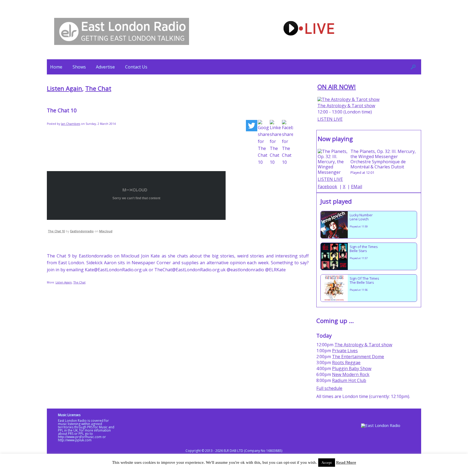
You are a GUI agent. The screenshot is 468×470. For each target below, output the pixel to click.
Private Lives (345, 351)
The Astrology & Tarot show (346, 106)
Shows (79, 67)
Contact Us (136, 67)
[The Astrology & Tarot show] (348, 99)
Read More (346, 462)
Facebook (327, 187)
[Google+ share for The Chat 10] (263, 143)
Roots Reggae (346, 362)
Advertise (105, 67)
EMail (356, 187)
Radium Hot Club (349, 380)
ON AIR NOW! (336, 87)
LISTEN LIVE (330, 119)
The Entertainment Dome (358, 357)
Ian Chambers (70, 124)
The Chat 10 (56, 231)
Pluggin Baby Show (351, 368)
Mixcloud (105, 231)
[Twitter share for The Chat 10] (251, 126)
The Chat (98, 88)
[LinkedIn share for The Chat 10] (275, 143)
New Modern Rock (350, 374)
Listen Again (64, 88)
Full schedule (329, 388)
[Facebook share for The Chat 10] (287, 143)
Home (56, 67)
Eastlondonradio (82, 231)
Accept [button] (326, 463)
